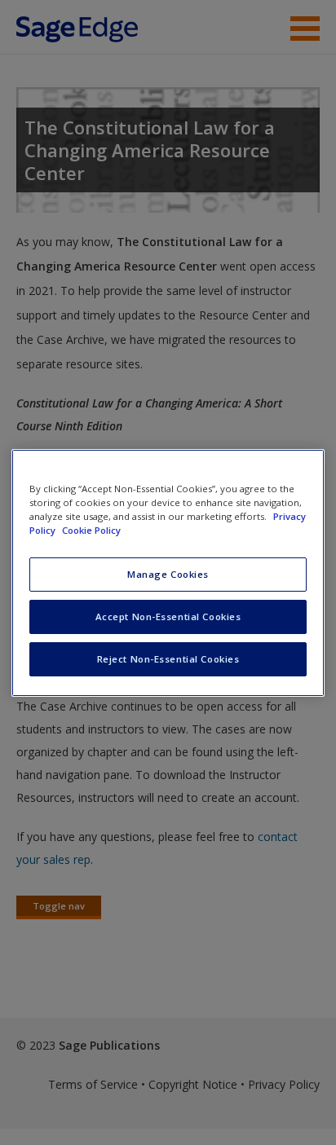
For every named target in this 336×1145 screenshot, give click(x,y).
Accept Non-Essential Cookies (168, 616)
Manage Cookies (168, 574)
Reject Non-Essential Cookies (168, 659)
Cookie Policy (91, 530)
